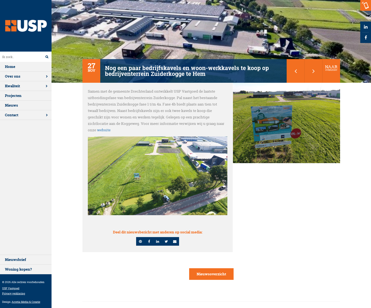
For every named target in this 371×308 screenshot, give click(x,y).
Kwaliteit (12, 85)
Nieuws (11, 105)
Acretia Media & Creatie (26, 302)
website (104, 129)
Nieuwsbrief (15, 259)
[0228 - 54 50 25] (365, 5)
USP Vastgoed (10, 288)
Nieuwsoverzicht (211, 273)
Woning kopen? (18, 269)
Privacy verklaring (13, 293)
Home (10, 66)
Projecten (13, 95)
